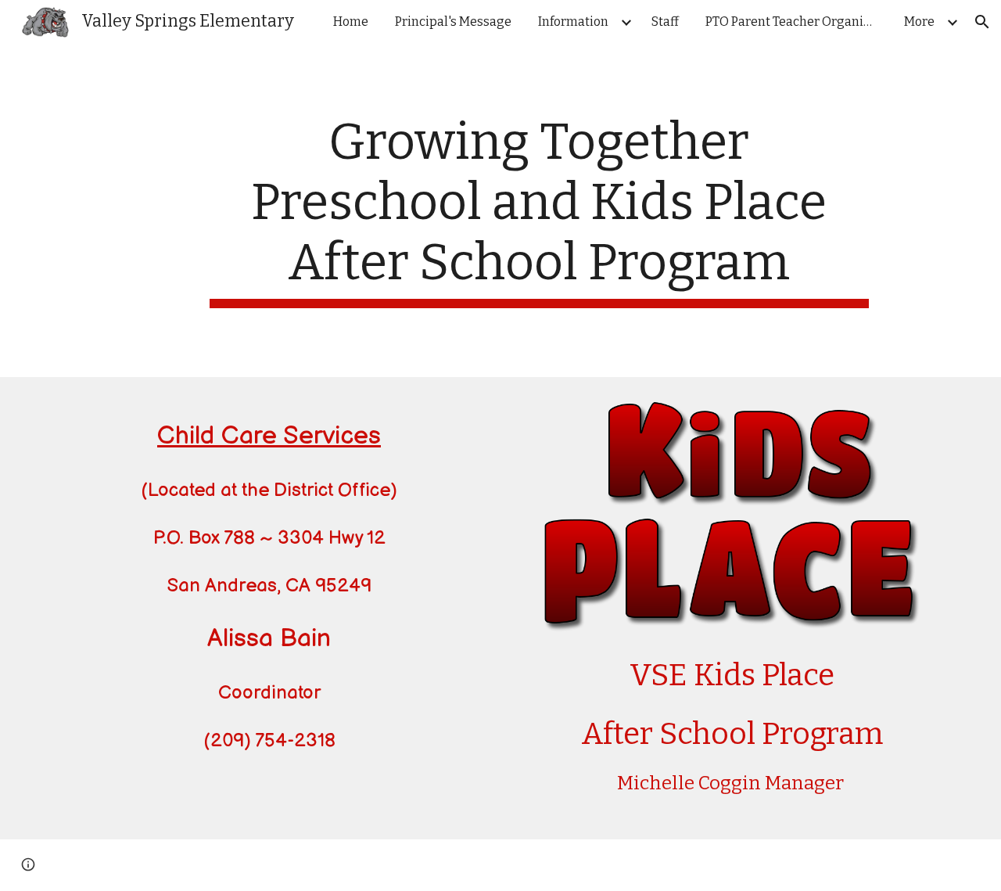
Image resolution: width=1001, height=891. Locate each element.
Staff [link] (665, 21)
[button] (982, 22)
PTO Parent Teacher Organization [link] (795, 21)
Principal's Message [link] (453, 21)
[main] (538, 210)
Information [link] (573, 21)
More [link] (919, 21)
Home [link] (350, 21)
